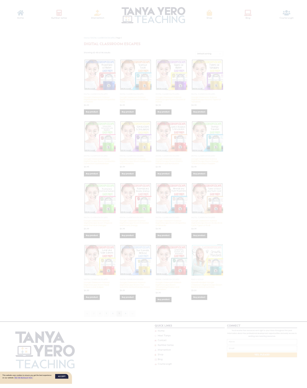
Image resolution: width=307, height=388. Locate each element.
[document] (153, 194)
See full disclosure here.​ (24, 378)
